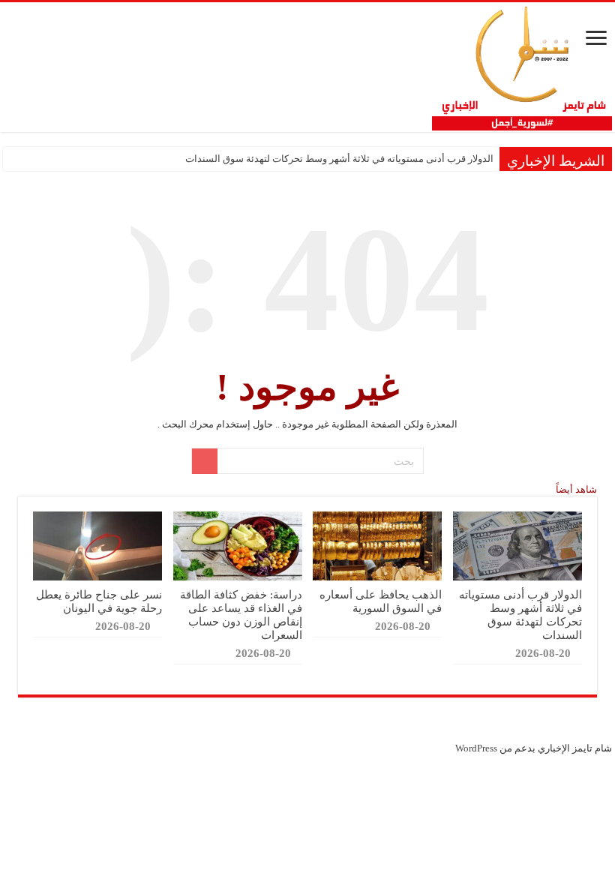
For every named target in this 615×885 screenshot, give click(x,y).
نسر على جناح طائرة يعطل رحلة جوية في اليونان (99, 601)
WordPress (476, 748)
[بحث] (205, 461)
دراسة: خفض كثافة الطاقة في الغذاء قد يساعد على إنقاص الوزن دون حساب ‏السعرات (241, 614)
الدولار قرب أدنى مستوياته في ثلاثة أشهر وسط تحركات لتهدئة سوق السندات (339, 158)
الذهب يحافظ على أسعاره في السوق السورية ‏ (381, 601)
